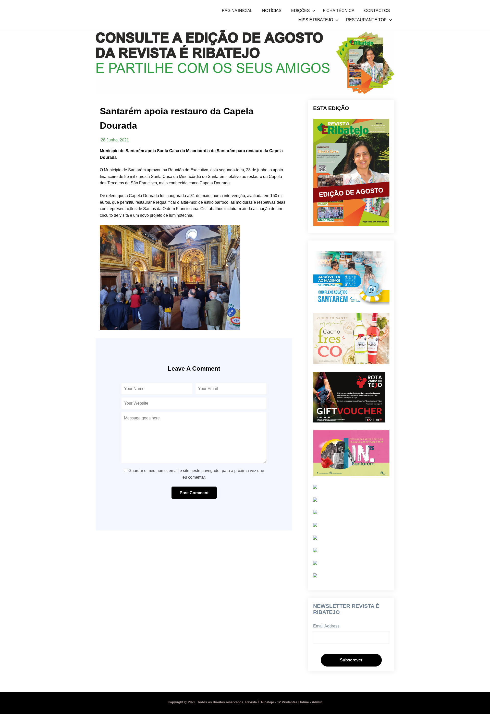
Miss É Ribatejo (315, 20)
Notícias (271, 11)
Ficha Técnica (338, 11)
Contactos (377, 11)
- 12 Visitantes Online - (240, 702)
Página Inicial (237, 11)
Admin (317, 702)
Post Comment (194, 493)
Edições (300, 11)
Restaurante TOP (366, 20)
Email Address (326, 626)
